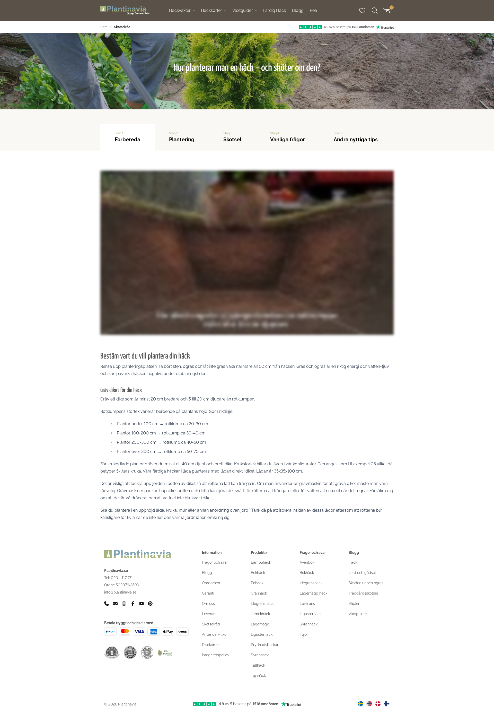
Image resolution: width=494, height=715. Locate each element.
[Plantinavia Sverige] (360, 704)
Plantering (182, 137)
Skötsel (232, 137)
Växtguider (242, 10)
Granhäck (259, 593)
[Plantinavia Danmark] (378, 704)
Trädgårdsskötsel (363, 593)
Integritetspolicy (215, 655)
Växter (354, 603)
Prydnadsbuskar (264, 645)
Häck (353, 562)
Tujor (304, 634)
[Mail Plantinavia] (115, 603)
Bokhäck (258, 573)
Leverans (209, 614)
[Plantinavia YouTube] (141, 603)
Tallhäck (258, 665)
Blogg (298, 10)
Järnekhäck (260, 614)
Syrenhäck (260, 655)
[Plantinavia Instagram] (124, 603)
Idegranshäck (262, 603)
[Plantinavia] (125, 10)
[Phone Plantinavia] (106, 603)
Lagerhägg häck (313, 593)
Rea (313, 10)
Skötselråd (211, 624)
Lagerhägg (260, 624)
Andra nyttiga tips (356, 137)
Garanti (208, 593)
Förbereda (127, 137)
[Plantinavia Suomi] (387, 704)
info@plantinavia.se (120, 592)
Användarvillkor (215, 634)
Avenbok (307, 562)
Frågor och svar (215, 562)
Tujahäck (258, 676)
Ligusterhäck (261, 634)
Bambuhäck (261, 562)
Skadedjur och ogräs (366, 583)
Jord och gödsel (362, 573)
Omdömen (211, 583)
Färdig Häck (274, 10)
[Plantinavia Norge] (369, 704)
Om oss (208, 603)
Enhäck (257, 583)
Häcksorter (211, 10)
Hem (103, 27)
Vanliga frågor (287, 137)
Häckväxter (180, 10)
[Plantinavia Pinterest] (150, 603)
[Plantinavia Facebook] (132, 603)
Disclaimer (211, 645)
